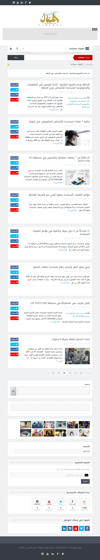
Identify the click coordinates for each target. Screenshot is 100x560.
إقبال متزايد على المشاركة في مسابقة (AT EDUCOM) (60, 303)
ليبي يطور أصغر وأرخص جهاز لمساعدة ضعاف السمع (61, 267)
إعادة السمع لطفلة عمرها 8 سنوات (71, 339)
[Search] (13, 391)
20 (70, 373)
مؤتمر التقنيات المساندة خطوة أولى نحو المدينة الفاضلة (59, 194)
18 (81, 373)
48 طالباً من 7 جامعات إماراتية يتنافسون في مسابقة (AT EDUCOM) (59, 159)
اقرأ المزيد (54, 110)
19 (75, 373)
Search (87, 384)
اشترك (85, 481)
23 (53, 373)
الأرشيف (86, 446)
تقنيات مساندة (68, 92)
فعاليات (60, 92)
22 (59, 373)
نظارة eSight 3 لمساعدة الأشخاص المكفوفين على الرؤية (59, 121)
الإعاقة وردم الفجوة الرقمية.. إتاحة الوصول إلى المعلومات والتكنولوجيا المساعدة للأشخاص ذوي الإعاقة (58, 86)
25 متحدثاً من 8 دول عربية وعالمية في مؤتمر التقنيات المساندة (61, 233)
